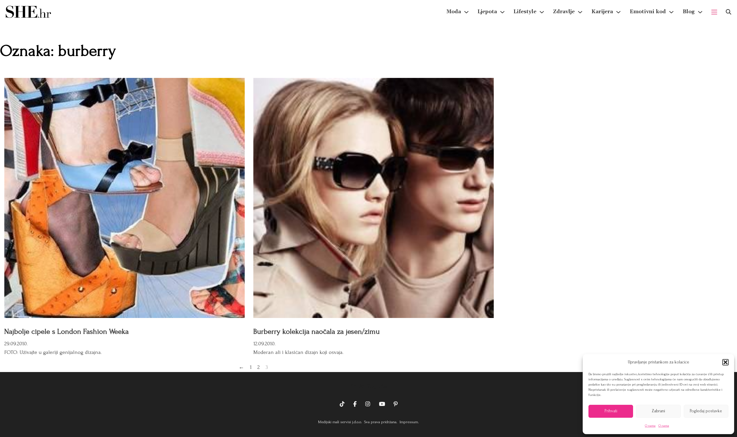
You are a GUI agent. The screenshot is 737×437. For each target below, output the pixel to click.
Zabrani (658, 411)
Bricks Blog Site (368, 386)
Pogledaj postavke (706, 411)
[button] (725, 362)
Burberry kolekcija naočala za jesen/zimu (316, 331)
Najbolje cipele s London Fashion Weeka (66, 331)
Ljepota (487, 11)
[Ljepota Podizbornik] (502, 12)
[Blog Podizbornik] (700, 12)
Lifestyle (525, 11)
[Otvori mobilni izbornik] (714, 12)
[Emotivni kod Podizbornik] (671, 12)
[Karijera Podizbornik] (618, 12)
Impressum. (408, 422)
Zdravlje (564, 11)
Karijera (602, 11)
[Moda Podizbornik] (466, 12)
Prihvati (611, 411)
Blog (689, 11)
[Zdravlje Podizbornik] (580, 12)
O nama (650, 426)
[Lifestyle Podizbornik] (541, 12)
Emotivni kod (648, 11)
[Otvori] (728, 12)
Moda (454, 11)
